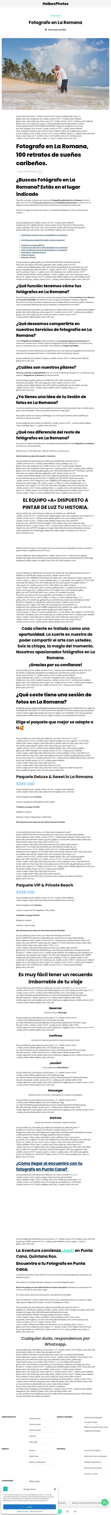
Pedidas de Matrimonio (92, 1462)
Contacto (32, 1436)
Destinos (32, 1450)
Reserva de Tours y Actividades (95, 1456)
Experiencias (33, 1456)
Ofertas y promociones (37, 1462)
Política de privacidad (35, 1511)
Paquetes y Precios (28, 257)
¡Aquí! (68, 1250)
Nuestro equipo (35, 1424)
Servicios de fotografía (92, 1450)
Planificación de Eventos (93, 1468)
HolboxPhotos (56, 3)
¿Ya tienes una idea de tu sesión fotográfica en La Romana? (44, 247)
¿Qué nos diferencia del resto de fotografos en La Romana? (44, 250)
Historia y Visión (35, 1430)
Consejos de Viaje (90, 1422)
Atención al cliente (91, 1474)
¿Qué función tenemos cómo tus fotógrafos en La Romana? (44, 235)
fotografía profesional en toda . (55, 202)
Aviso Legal (33, 1442)
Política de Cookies (22, 1511)
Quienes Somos (35, 1418)
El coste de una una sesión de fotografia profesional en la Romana (42, 708)
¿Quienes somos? (28, 255)
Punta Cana (55, 15)
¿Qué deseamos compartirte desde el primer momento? (43, 240)
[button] (55, 1489)
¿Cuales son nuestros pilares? (32, 245)
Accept (29, 1507)
